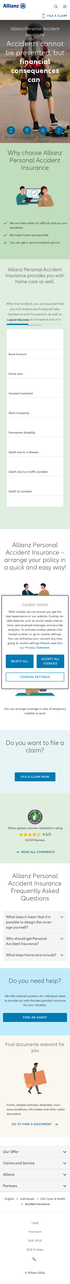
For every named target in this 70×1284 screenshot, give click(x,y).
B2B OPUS (35, 1241)
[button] (56, 6)
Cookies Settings (35, 677)
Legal (35, 1223)
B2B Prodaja (35, 1250)
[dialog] (35, 642)
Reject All (19, 661)
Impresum (35, 1232)
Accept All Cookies (50, 661)
